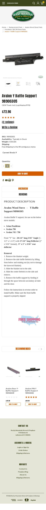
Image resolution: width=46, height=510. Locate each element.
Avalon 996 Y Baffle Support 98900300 (31, 390)
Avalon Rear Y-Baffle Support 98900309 (12, 390)
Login (19, 447)
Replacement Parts (15, 27)
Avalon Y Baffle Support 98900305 (16, 31)
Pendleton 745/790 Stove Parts (15, 29)
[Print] (9, 180)
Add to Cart (13, 404)
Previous (4, 58)
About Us (23, 475)
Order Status (23, 450)
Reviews (23, 194)
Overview (23, 189)
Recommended (23, 349)
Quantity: (6, 161)
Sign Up (26, 447)
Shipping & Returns (23, 453)
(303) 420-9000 (12, 3)
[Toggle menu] (3, 4)
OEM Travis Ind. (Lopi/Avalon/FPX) (16, 105)
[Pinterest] (13, 180)
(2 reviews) (8, 122)
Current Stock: (10, 152)
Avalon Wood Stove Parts (33, 27)
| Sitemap (37, 496)
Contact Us (23, 469)
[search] (33, 3)
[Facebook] (3, 180)
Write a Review (10, 127)
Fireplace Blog (23, 472)
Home (4, 27)
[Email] (6, 180)
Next (41, 58)
